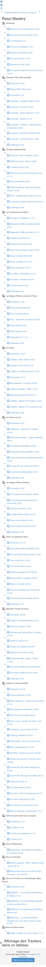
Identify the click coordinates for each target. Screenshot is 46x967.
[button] (1, 2)
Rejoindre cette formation (23, 960)
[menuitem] (1, 5)
